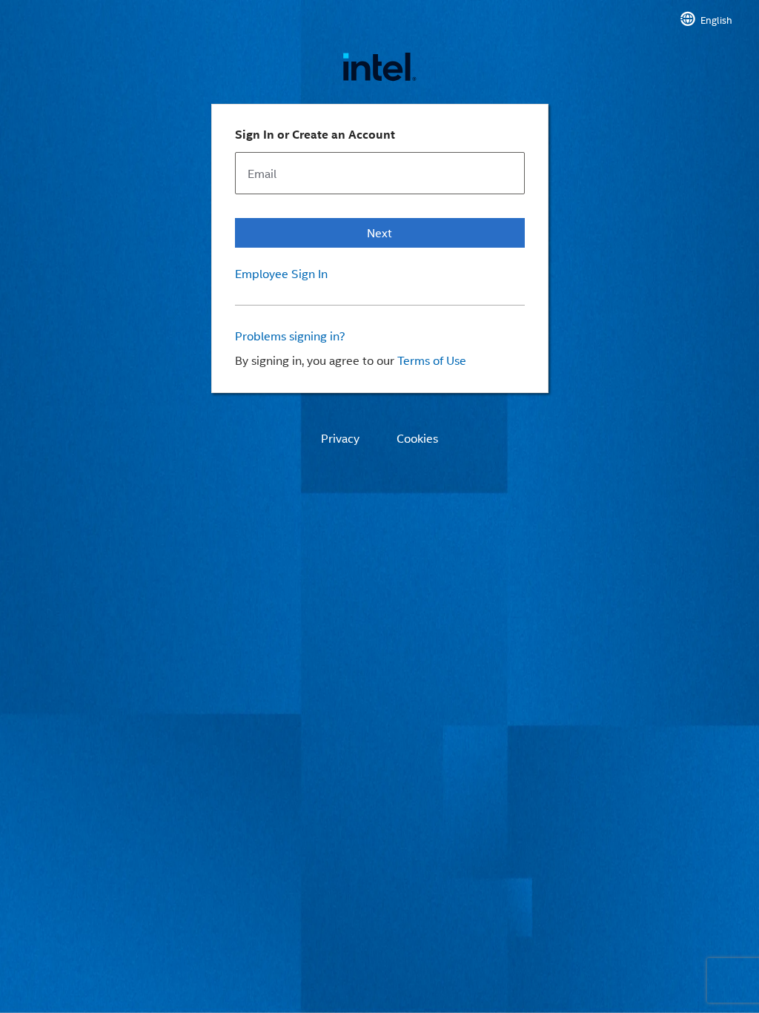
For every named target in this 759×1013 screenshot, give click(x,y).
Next (379, 232)
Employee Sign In (281, 273)
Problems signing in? (290, 336)
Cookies (417, 438)
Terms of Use (431, 360)
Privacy (340, 438)
